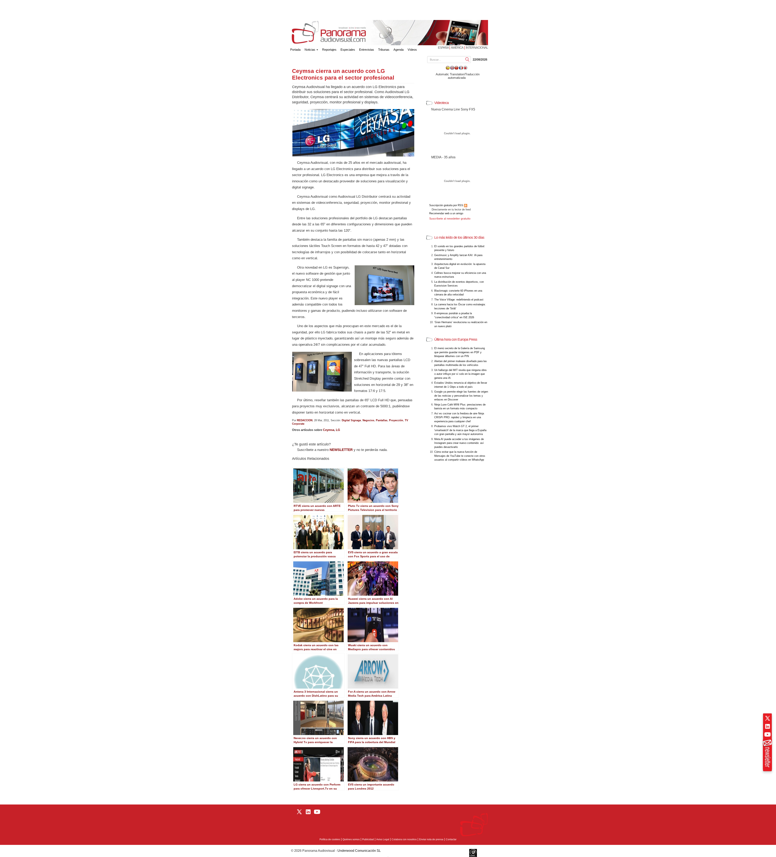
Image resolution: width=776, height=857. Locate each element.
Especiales (348, 49)
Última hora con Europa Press (455, 339)
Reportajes (329, 49)
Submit (467, 59)
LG (338, 430)
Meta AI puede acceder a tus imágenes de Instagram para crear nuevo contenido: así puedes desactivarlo (459, 443)
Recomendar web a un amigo (446, 213)
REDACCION (304, 420)
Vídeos (412, 49)
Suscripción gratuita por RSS (446, 205)
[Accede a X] (767, 718)
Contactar (451, 839)
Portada (295, 49)
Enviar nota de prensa (431, 839)
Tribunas (383, 49)
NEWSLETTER (341, 450)
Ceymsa (328, 430)
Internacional (477, 47)
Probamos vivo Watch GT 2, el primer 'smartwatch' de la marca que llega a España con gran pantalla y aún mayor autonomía (460, 430)
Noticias (310, 49)
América (457, 47)
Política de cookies (329, 839)
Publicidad (368, 839)
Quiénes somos (351, 839)
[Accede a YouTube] (767, 734)
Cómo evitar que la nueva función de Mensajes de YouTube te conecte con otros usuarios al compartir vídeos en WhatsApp (459, 455)
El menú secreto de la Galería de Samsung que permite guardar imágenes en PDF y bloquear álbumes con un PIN (459, 352)
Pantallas (381, 420)
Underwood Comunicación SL (359, 850)
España (443, 47)
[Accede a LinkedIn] (767, 726)
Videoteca (441, 103)
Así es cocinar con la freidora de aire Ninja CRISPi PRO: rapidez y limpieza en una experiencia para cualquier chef (459, 417)
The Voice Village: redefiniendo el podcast (458, 299)
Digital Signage (351, 420)
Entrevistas (366, 49)
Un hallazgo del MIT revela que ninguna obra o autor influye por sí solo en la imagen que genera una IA (460, 374)
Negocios (368, 420)
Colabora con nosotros (404, 839)
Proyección (396, 420)
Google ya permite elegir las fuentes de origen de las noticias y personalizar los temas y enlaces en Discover (461, 395)
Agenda (398, 49)
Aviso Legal (382, 839)
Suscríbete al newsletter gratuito (449, 218)
